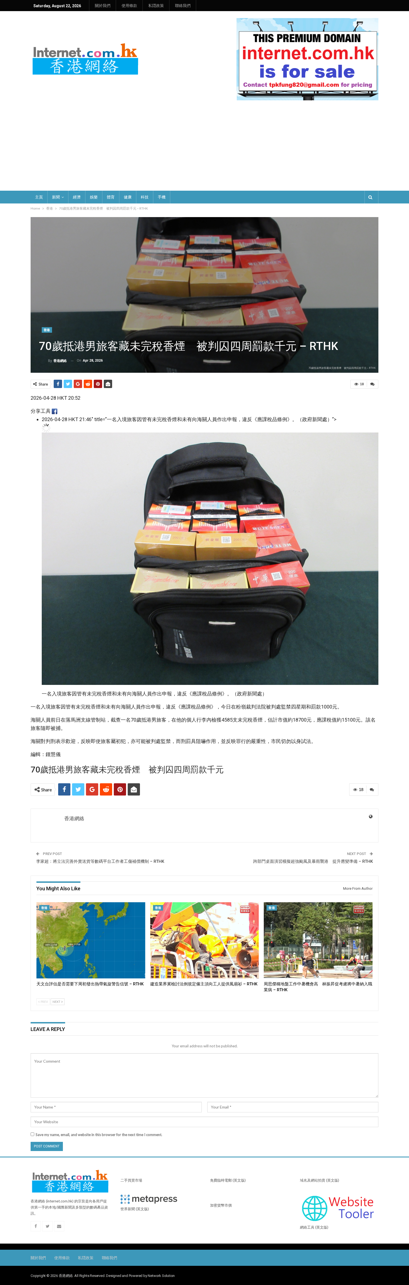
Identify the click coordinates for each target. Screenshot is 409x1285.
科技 (145, 197)
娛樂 (94, 197)
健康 (128, 197)
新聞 (56, 197)
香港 (47, 330)
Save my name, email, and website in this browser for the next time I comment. (99, 1134)
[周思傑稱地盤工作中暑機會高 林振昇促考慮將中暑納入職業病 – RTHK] (318, 940)
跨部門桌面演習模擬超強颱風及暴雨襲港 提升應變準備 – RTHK (313, 861)
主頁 (39, 197)
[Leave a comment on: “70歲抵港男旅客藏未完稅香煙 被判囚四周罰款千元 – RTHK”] (372, 384)
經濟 (77, 197)
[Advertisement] (204, 142)
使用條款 (129, 5)
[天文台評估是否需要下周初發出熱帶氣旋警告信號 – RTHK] (90, 940)
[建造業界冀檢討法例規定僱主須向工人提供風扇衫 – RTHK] (204, 940)
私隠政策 (156, 5)
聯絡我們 (183, 5)
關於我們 (102, 5)
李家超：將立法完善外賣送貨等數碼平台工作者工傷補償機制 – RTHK (100, 861)
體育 (111, 197)
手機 (162, 197)
